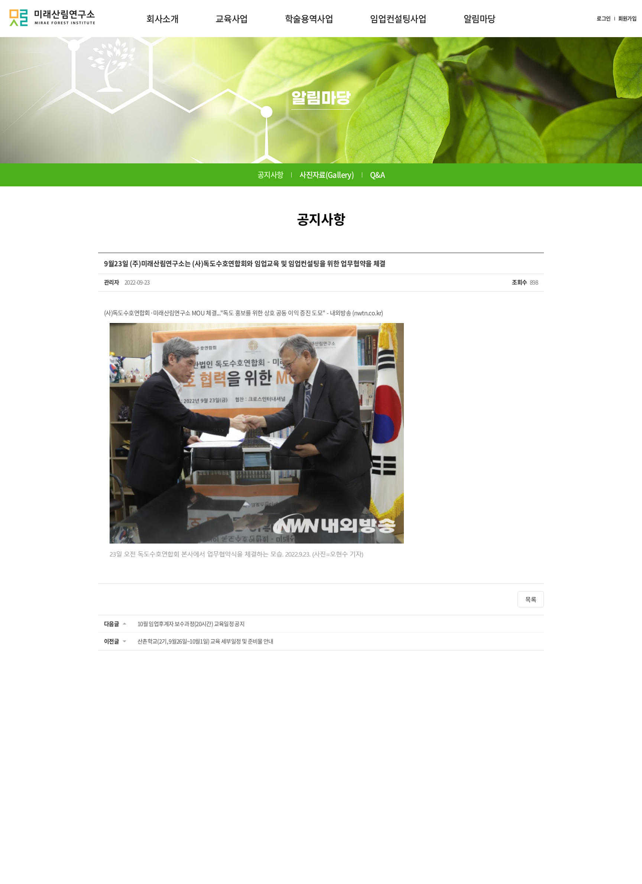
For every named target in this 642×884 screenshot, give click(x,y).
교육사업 (231, 18)
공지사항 (270, 174)
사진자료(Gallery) (326, 174)
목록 (530, 599)
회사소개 (162, 18)
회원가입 (627, 18)
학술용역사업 (309, 18)
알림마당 (480, 18)
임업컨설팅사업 (398, 18)
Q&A (377, 174)
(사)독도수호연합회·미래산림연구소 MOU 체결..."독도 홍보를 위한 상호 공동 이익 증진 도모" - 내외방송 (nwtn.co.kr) (243, 312)
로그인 (603, 18)
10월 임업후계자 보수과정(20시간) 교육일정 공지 (190, 624)
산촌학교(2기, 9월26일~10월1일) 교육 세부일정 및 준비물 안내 (205, 641)
